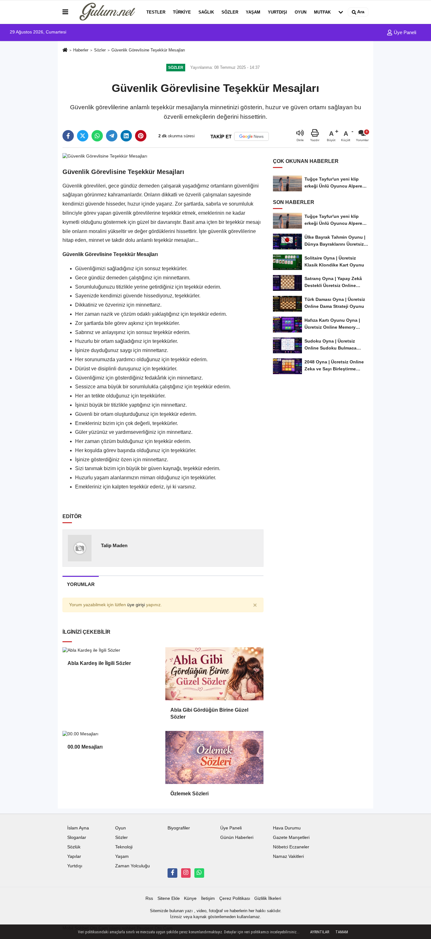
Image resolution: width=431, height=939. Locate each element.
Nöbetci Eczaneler (291, 847)
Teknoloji (124, 847)
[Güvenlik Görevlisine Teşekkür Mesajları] (104, 155)
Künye (190, 898)
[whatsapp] (97, 135)
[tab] (80, 584)
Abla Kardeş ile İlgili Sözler (99, 663)
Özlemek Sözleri (189, 793)
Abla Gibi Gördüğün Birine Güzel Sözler (209, 713)
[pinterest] (140, 135)
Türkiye (182, 12)
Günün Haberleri (236, 837)
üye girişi (136, 604)
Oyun (300, 12)
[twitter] (82, 135)
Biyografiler (179, 828)
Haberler (80, 50)
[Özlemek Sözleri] (214, 757)
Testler (155, 12)
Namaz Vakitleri (288, 856)
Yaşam (253, 12)
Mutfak (322, 12)
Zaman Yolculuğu (132, 866)
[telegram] (111, 135)
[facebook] (68, 135)
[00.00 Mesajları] (111, 734)
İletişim (208, 898)
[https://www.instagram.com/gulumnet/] (186, 873)
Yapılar (74, 856)
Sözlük (73, 847)
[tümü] (340, 12)
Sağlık (206, 12)
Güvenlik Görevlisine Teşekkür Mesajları (148, 50)
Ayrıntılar (319, 932)
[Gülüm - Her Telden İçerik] (106, 12)
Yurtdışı (277, 12)
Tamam (341, 932)
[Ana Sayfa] (65, 50)
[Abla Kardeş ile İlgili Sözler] (111, 650)
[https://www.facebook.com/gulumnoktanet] (172, 873)
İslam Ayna (78, 828)
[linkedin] (126, 135)
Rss (149, 898)
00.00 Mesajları (85, 747)
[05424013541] (199, 873)
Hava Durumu (287, 828)
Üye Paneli (404, 32)
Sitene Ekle (168, 898)
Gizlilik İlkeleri (267, 898)
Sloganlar (76, 837)
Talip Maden (114, 545)
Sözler (229, 12)
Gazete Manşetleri (291, 837)
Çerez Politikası (234, 898)
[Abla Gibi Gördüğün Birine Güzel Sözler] (214, 673)
